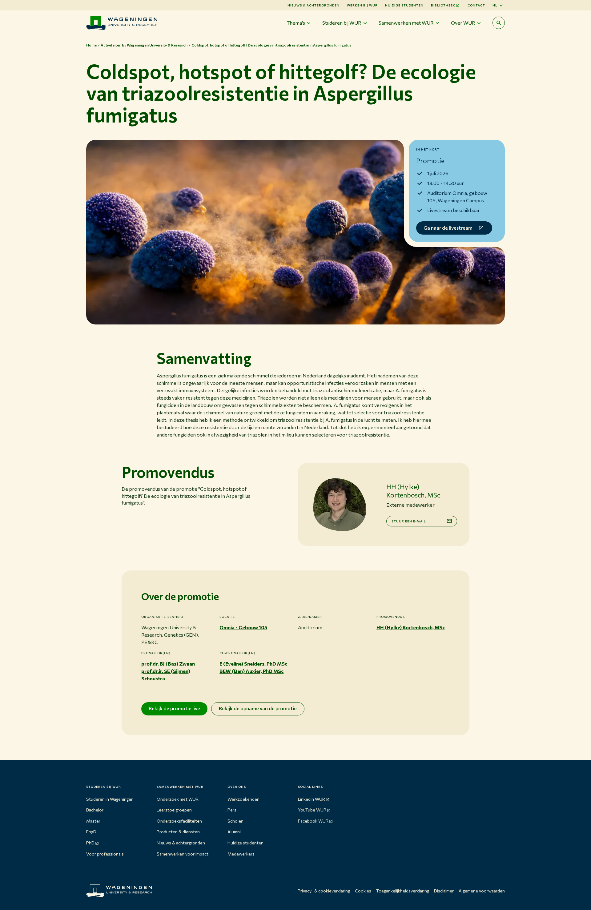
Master (93, 820)
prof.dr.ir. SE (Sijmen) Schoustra (165, 674)
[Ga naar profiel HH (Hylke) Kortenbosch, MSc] (339, 504)
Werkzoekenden (243, 799)
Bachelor (94, 809)
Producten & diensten (178, 831)
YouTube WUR (312, 809)
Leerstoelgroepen (174, 809)
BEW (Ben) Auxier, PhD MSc (251, 671)
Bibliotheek (443, 5)
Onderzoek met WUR (178, 799)
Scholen (235, 820)
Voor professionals (105, 853)
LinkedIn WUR (311, 799)
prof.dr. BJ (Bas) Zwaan (168, 663)
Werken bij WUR (362, 5)
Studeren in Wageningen (110, 799)
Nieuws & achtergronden (181, 842)
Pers (231, 809)
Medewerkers (241, 853)
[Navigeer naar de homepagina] (121, 23)
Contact (476, 5)
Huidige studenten (404, 5)
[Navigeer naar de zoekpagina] (498, 23)
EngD (91, 831)
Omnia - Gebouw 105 (243, 627)
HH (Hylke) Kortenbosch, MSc (410, 627)
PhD (90, 842)
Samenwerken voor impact (182, 853)
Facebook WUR (313, 820)
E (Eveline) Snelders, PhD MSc (253, 663)
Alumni (234, 831)
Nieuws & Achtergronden (313, 5)
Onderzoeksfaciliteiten (179, 820)
